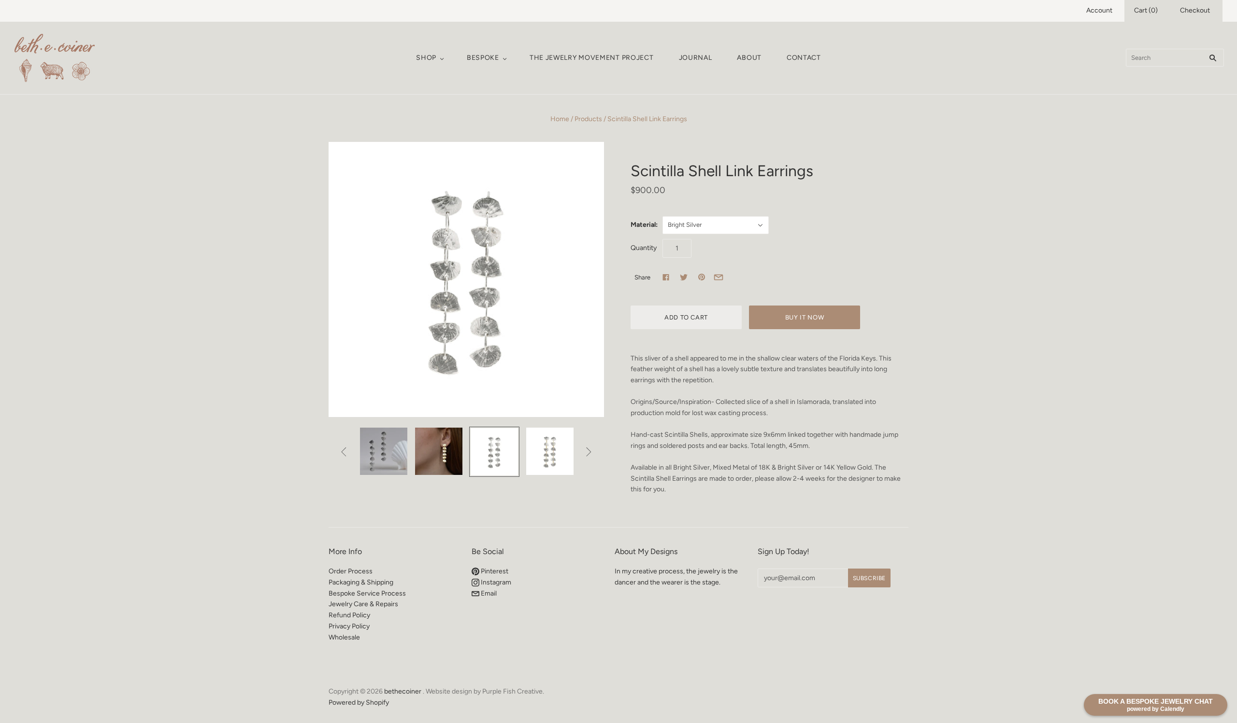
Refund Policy (349, 615)
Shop (426, 58)
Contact (804, 58)
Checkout (1195, 10)
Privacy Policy (349, 626)
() (1146, 10)
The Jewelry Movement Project (592, 58)
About (749, 58)
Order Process (351, 571)
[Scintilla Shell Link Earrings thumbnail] (383, 451)
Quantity (644, 248)
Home (559, 119)
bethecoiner (402, 691)
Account (1099, 10)
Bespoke (483, 58)
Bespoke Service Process (367, 593)
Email (488, 593)
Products (588, 119)
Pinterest (493, 571)
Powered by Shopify (359, 702)
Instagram (495, 582)
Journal (695, 58)
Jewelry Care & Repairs (363, 604)
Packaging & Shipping (361, 582)
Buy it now (804, 317)
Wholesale (344, 637)
